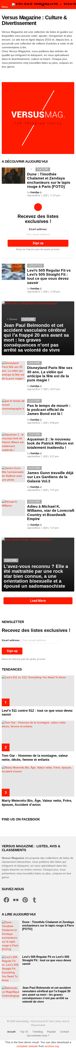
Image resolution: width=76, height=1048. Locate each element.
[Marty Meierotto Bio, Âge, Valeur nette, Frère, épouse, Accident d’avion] (38, 781)
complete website (27, 1046)
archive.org (52, 1046)
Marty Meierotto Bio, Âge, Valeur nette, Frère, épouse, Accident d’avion (37, 802)
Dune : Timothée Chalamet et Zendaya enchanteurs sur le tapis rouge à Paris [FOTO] (48, 180)
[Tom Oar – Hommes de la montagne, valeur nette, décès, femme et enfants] (38, 736)
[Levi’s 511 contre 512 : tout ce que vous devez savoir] (38, 690)
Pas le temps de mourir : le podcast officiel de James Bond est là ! (48, 410)
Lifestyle (35, 265)
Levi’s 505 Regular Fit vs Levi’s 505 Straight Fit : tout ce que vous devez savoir (49, 276)
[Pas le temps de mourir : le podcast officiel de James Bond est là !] (13, 407)
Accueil (11, 1031)
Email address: (38, 229)
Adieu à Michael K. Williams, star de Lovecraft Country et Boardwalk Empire (50, 512)
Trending (37, 1031)
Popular (51, 1031)
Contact (64, 1031)
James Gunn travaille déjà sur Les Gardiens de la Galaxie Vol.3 (50, 477)
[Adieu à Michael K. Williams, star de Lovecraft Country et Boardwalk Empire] (13, 508)
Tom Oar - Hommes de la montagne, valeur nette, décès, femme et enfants (35, 757)
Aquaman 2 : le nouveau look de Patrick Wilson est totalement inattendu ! (50, 443)
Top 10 (24, 1031)
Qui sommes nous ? (38, 1035)
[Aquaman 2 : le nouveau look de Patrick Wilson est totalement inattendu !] (13, 442)
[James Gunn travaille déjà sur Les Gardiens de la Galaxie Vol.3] (13, 474)
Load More (38, 601)
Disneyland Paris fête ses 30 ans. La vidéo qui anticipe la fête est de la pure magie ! (49, 374)
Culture (43, 169)
